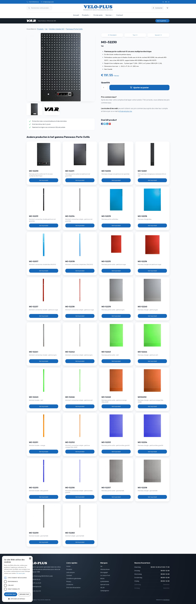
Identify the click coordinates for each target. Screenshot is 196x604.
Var (46, 29)
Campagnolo (104, 591)
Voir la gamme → (162, 21)
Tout (134, 35)
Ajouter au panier (141, 87)
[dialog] (17, 579)
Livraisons (69, 584)
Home (68, 566)
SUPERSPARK (104, 581)
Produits (85, 15)
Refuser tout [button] (24, 594)
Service (108, 15)
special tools (104, 584)
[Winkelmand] (167, 8)
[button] (17, 599)
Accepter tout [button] (10, 594)
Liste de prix (70, 572)
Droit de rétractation (73, 587)
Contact (119, 15)
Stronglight (104, 572)
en (168, 2)
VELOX (102, 587)
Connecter (159, 8)
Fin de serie (98, 15)
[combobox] (30, 558)
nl (163, 2)
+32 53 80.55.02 (34, 2)
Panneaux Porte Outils (74, 29)
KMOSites (166, 600)
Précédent (112, 35)
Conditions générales (73, 578)
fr (166, 2)
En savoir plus (21, 573)
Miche (102, 578)
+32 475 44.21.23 (35, 583)
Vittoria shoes (105, 569)
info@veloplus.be (48, 2)
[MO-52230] (61, 67)
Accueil (76, 15)
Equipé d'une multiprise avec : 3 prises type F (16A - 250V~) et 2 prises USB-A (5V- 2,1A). (133, 63)
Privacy (68, 581)
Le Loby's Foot (105, 575)
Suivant (157, 35)
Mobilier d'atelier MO (56, 29)
